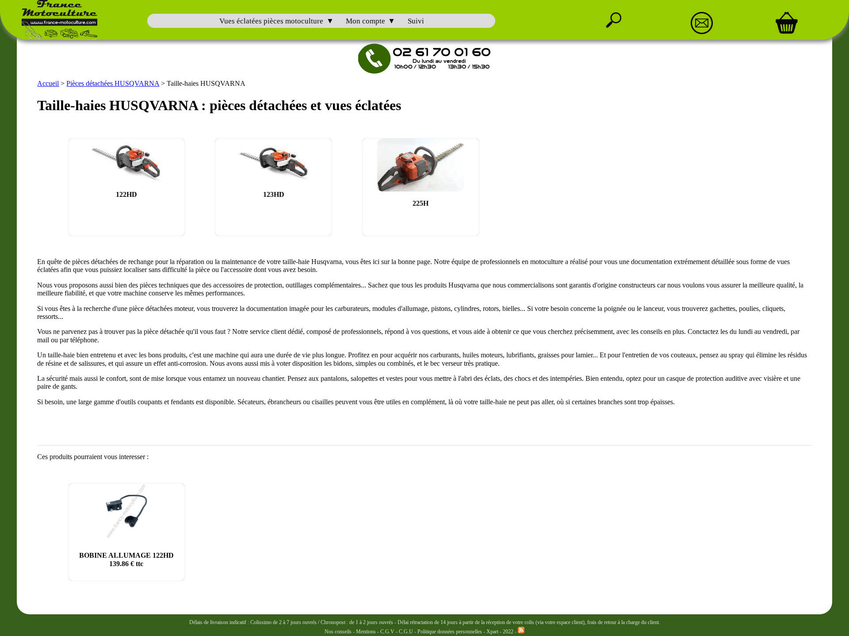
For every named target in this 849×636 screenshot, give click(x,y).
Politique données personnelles (450, 631)
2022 (508, 631)
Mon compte (365, 21)
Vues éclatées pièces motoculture (271, 21)
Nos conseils (338, 631)
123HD (273, 194)
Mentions (366, 631)
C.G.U (406, 631)
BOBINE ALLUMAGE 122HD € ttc (126, 559)
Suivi (416, 21)
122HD (126, 194)
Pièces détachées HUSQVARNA (112, 83)
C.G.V (388, 631)
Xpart (492, 631)
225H (420, 203)
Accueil (48, 83)
